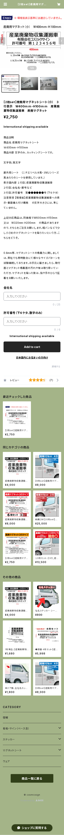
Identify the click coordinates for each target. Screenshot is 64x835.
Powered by (28, 800)
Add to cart (32, 347)
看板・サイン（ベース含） (16, 728)
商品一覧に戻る (32, 778)
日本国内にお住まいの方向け (32, 357)
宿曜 (5, 717)
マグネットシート (12, 750)
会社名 (8, 288)
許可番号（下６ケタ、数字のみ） (23, 313)
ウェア (6, 761)
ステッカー (9, 739)
